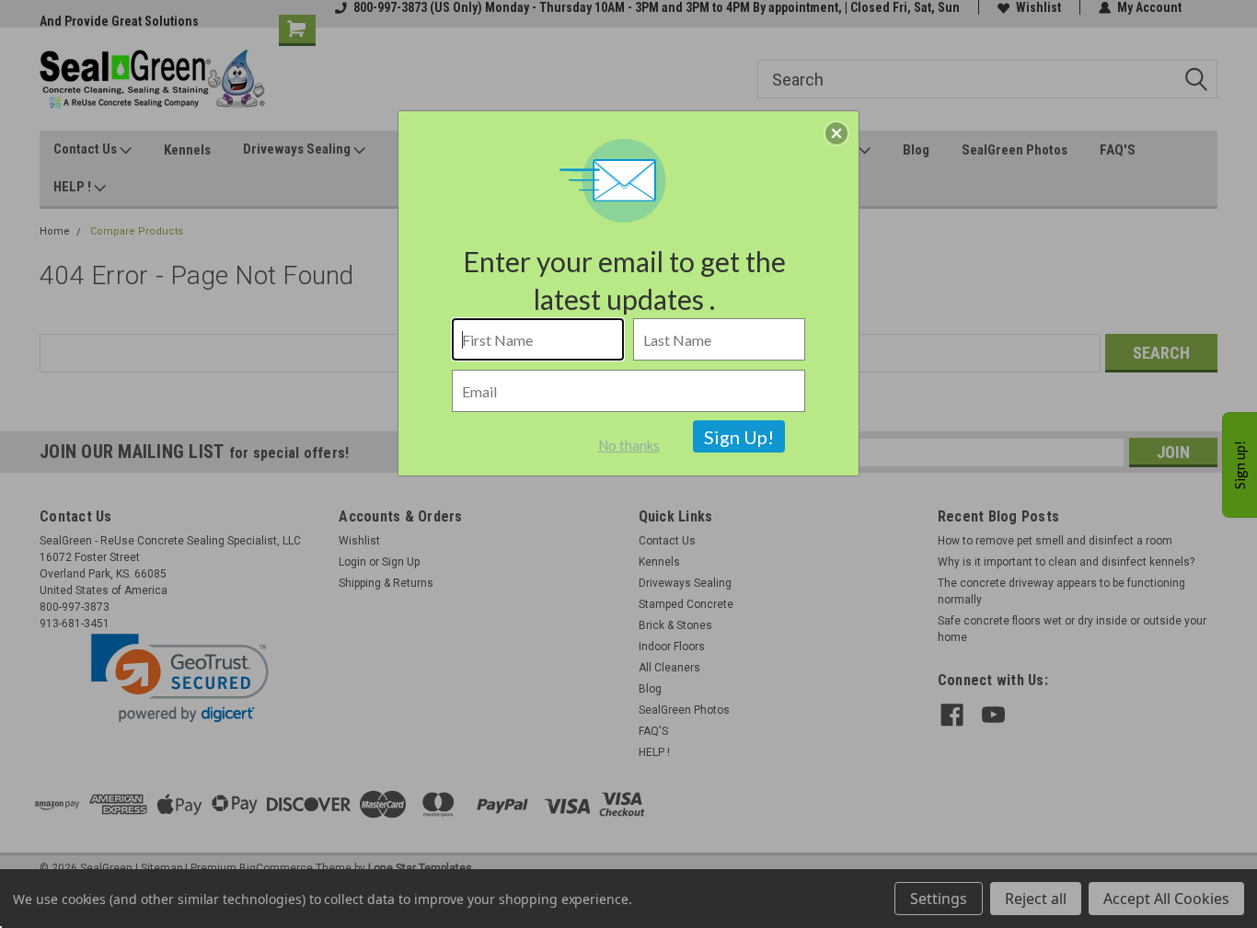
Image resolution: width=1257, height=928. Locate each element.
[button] (836, 133)
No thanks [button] (629, 445)
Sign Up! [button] (739, 437)
